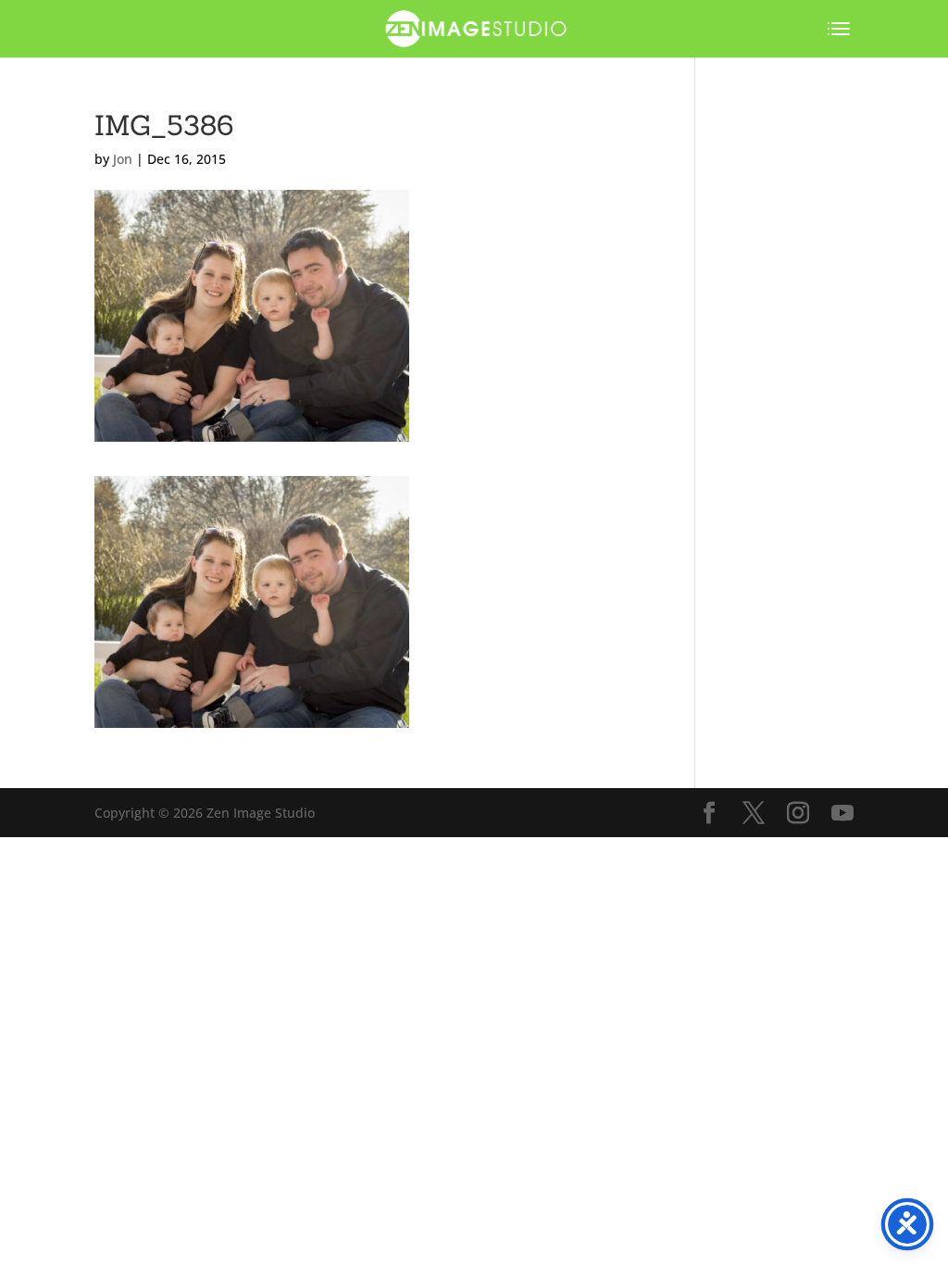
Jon (122, 159)
